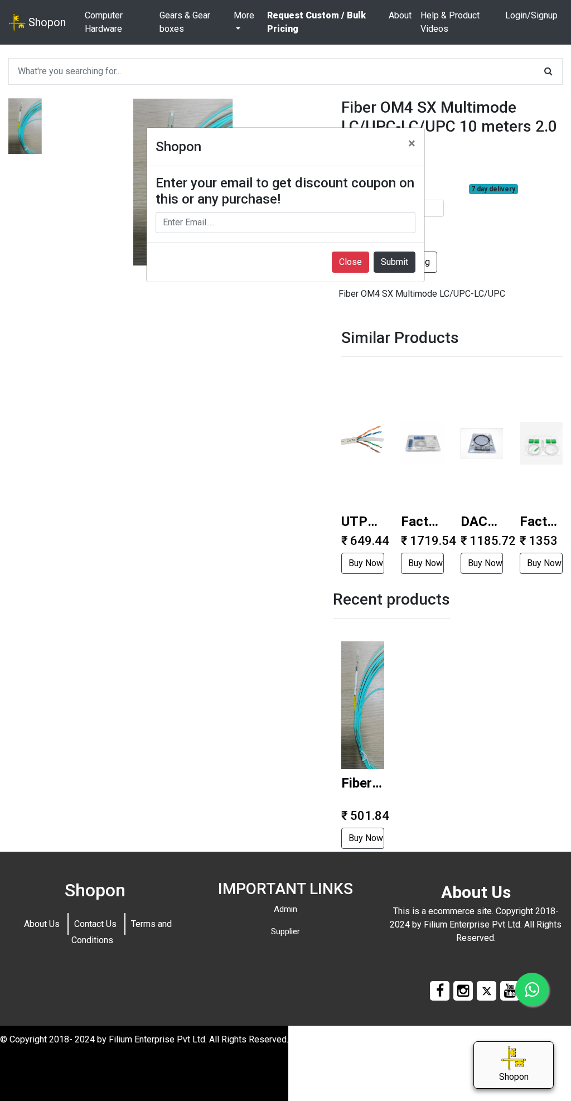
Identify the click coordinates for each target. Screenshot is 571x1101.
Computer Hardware (104, 22)
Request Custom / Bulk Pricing (316, 22)
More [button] (244, 15)
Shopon (46, 22)
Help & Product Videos (450, 22)
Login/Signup (531, 15)
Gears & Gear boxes (184, 22)
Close (350, 262)
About (400, 15)
